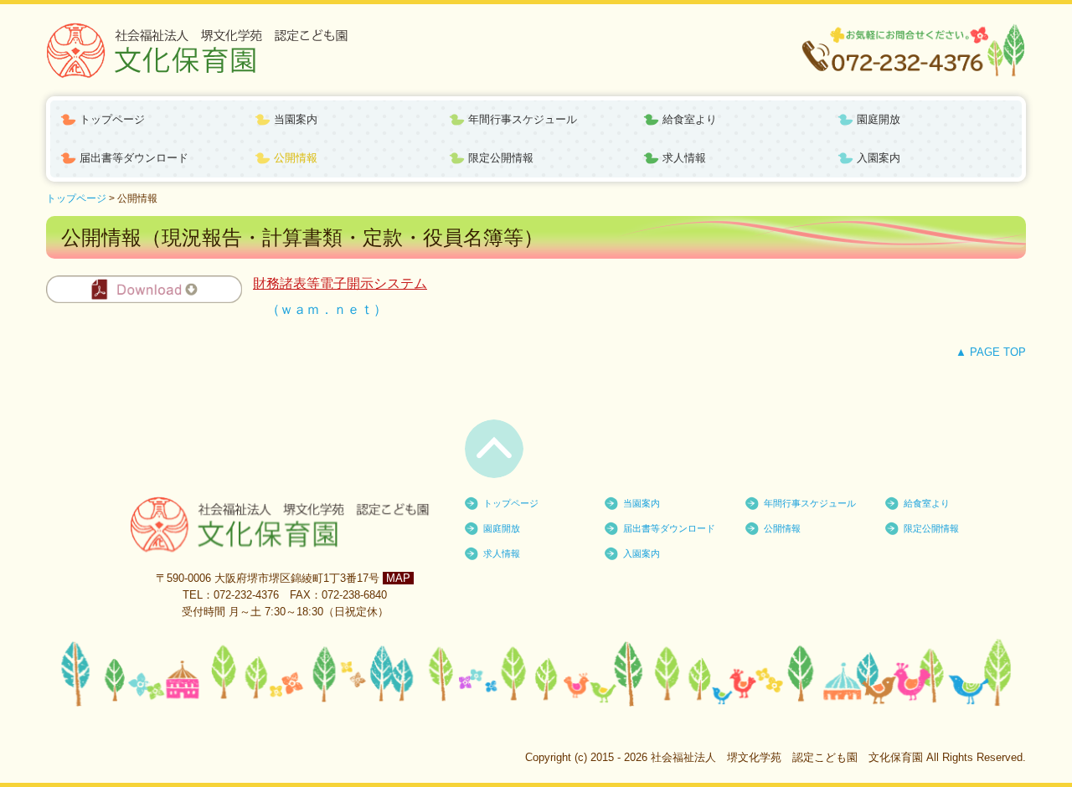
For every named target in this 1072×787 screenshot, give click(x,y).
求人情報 (684, 158)
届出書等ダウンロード (134, 158)
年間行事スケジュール (522, 119)
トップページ (112, 119)
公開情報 (295, 158)
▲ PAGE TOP (991, 352)
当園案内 (295, 119)
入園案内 (878, 158)
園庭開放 (878, 119)
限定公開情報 (500, 158)
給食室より (689, 119)
